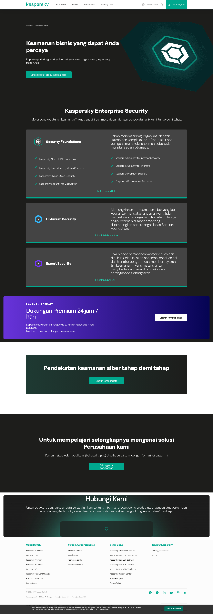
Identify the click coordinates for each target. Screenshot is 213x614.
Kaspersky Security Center (120, 574)
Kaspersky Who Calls (34, 578)
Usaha (75, 4)
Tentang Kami (107, 4)
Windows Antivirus (75, 564)
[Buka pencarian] (162, 4)
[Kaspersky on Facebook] (150, 592)
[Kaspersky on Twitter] (157, 592)
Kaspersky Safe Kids (34, 564)
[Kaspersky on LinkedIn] (164, 592)
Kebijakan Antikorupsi (45, 597)
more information (103, 609)
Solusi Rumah (33, 544)
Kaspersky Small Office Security (122, 551)
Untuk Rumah (61, 4)
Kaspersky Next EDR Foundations (123, 555)
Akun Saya (177, 4)
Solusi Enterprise (116, 578)
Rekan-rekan (89, 4)
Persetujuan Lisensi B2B (79, 597)
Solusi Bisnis (116, 544)
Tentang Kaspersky (162, 544)
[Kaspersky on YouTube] (171, 592)
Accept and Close (174, 608)
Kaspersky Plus (32, 555)
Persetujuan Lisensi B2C (62, 597)
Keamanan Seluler (75, 560)
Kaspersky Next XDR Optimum (122, 564)
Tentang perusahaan (160, 551)
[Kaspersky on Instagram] (178, 592)
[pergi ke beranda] (37, 4)
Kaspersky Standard (34, 551)
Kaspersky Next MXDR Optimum (122, 569)
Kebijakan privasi (31, 597)
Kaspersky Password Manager (38, 574)
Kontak (155, 555)
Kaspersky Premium (34, 560)
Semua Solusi (31, 583)
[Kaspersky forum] (185, 592)
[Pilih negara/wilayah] (143, 4)
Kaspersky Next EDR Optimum (122, 560)
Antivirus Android (75, 551)
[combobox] (152, 4)
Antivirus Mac (73, 555)
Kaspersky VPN (32, 569)
